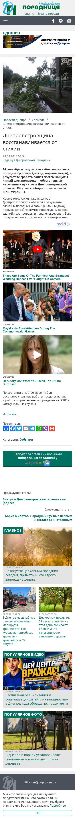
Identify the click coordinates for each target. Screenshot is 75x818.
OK (37, 813)
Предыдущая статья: (35, 498)
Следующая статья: (38, 515)
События (38, 120)
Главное (12, 530)
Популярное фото (23, 714)
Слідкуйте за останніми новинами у (37, 458)
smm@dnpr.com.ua (42, 782)
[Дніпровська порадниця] (12, 783)
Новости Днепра (15, 120)
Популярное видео (24, 654)
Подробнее (58, 805)
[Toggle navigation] (5, 20)
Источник (10, 414)
